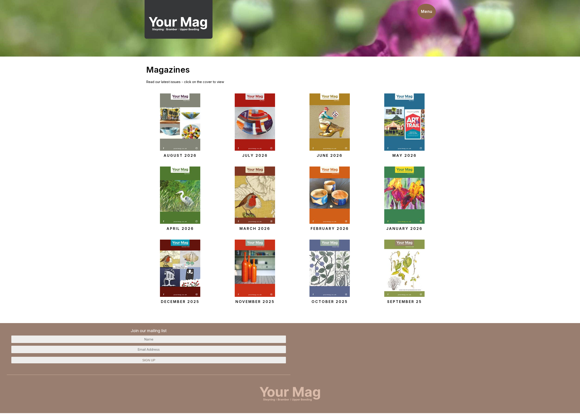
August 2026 (180, 155)
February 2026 (330, 228)
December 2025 (180, 301)
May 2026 (404, 155)
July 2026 (255, 155)
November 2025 (255, 301)
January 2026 (404, 228)
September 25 (404, 301)
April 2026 (180, 228)
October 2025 (330, 301)
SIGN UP (148, 360)
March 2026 (254, 228)
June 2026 (330, 155)
